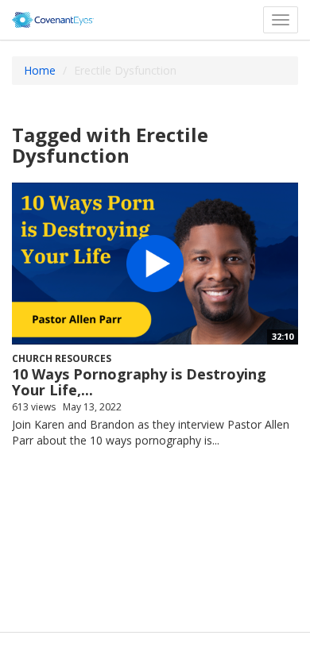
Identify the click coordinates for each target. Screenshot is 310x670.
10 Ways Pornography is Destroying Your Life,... (139, 381)
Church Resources (61, 358)
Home (40, 70)
